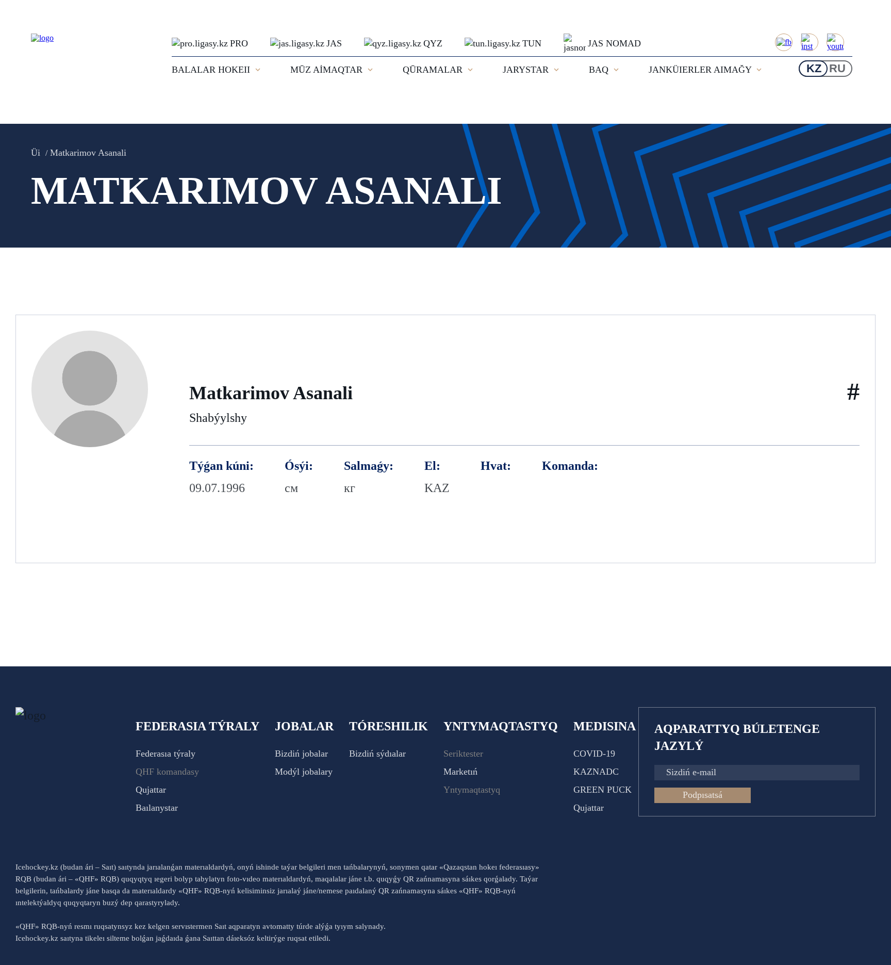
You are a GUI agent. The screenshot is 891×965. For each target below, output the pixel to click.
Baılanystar (157, 808)
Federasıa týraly (165, 753)
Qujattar (151, 789)
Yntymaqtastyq (471, 789)
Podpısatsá (702, 795)
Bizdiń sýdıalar (377, 753)
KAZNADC (596, 771)
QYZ (432, 43)
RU (837, 68)
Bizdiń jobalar (301, 753)
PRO (239, 43)
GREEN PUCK (602, 789)
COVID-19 (594, 753)
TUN (531, 43)
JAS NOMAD (614, 43)
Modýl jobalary (304, 771)
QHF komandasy (167, 771)
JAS (334, 43)
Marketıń (460, 771)
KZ (813, 68)
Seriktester (463, 753)
